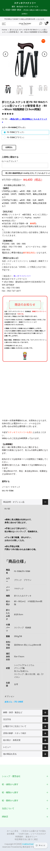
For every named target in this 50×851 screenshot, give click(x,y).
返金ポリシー (31, 836)
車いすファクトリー (22, 276)
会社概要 (10, 834)
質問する (6, 481)
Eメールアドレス (10, 161)
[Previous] (5, 54)
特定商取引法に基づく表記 (26, 839)
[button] (8, 113)
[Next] (44, 54)
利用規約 (19, 836)
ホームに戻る (12, 831)
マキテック (15, 487)
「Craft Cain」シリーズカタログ (31, 834)
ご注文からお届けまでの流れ (33, 831)
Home (4, 29)
